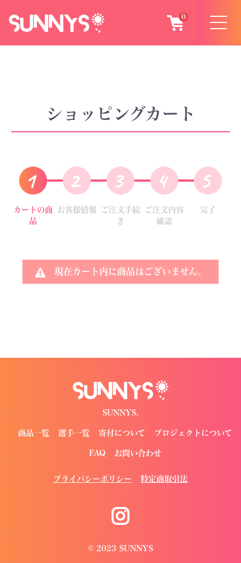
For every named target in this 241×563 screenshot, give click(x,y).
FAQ (97, 453)
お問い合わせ (137, 453)
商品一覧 (33, 433)
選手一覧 (74, 433)
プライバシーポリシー (92, 479)
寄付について (122, 433)
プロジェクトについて (193, 433)
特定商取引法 (164, 479)
